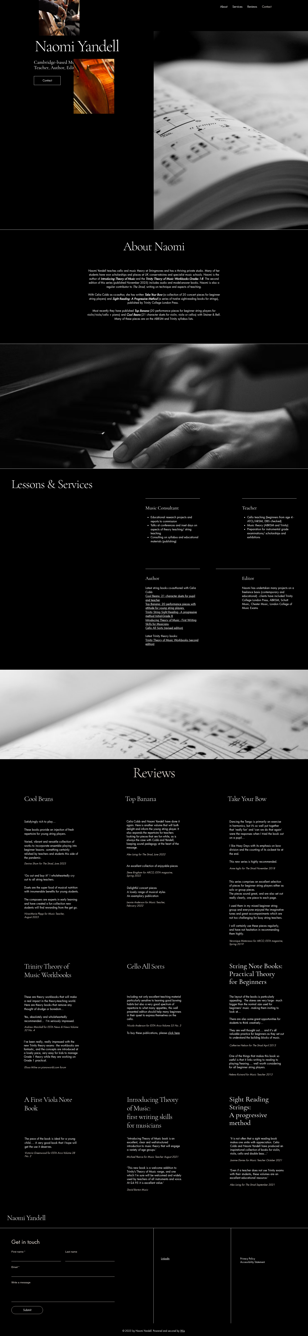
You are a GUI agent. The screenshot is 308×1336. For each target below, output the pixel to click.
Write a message (20, 1282)
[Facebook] (163, 1281)
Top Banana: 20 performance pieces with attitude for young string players (170, 606)
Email (15, 1267)
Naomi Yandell (26, 1217)
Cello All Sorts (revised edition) (164, 628)
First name (18, 1251)
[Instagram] (168, 1281)
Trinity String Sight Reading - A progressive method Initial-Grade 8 (171, 614)
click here (174, 1033)
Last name (71, 1251)
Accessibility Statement (252, 1262)
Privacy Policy (247, 1258)
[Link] (174, 1281)
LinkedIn (165, 1258)
